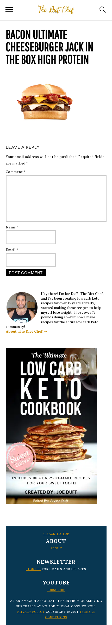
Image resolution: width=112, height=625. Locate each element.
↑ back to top (56, 534)
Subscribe (56, 590)
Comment (16, 171)
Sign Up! (33, 569)
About (56, 548)
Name (12, 227)
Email (12, 249)
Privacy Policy (31, 612)
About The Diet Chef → (26, 331)
